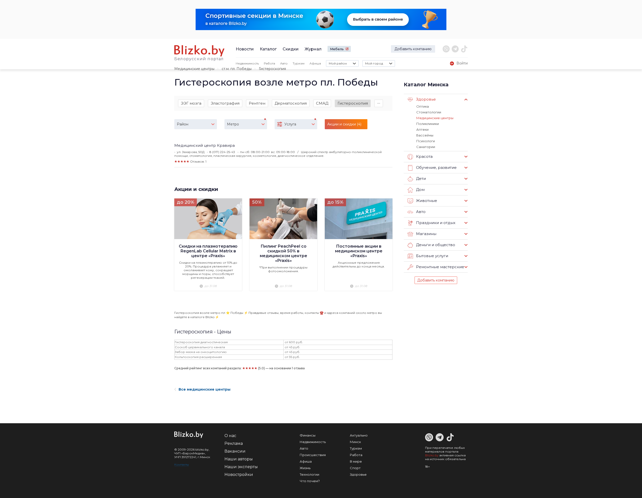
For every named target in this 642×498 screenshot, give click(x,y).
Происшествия (313, 455)
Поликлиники (427, 124)
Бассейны (424, 135)
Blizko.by (432, 455)
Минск (355, 442)
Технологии (309, 474)
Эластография (225, 103)
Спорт (355, 468)
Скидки (291, 49)
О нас (230, 435)
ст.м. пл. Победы (237, 68)
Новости (245, 49)
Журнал (313, 49)
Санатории (425, 147)
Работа (269, 63)
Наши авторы (238, 459)
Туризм (298, 63)
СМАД (322, 103)
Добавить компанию (413, 49)
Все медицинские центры (204, 389)
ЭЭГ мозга (191, 103)
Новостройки (238, 474)
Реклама (233, 443)
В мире (356, 461)
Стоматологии (428, 112)
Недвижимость (247, 63)
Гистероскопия (353, 103)
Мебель (337, 49)
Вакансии (235, 451)
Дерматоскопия (291, 103)
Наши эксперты (241, 466)
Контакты (181, 464)
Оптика (422, 106)
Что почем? (310, 481)
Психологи (425, 141)
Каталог (268, 49)
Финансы (307, 435)
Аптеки (422, 129)
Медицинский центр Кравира (204, 145)
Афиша (315, 63)
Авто (284, 63)
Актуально (359, 435)
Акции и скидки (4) (344, 124)
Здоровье (358, 474)
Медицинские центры (194, 68)
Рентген (257, 103)
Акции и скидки (196, 189)
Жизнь (305, 468)
